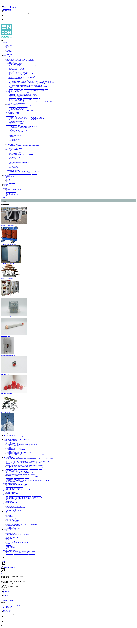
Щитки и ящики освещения (16, 109)
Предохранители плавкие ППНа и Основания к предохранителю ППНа (26, 117)
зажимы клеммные (13, 153)
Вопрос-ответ (9, 177)
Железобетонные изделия (12, 170)
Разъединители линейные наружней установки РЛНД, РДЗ (23, 95)
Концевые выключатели (15, 135)
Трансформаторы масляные (13, 56)
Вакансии (8, 53)
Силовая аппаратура (11, 116)
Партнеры (5, 592)
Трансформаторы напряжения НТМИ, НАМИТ (20, 99)
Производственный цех (12, 194)
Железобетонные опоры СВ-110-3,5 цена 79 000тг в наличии (24, 171)
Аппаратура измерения (12, 144)
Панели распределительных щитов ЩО (18, 107)
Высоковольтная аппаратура (13, 91)
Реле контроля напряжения (15, 139)
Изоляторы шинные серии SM (16, 147)
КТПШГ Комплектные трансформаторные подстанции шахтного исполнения (28, 86)
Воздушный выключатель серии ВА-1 (18, 129)
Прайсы (8, 181)
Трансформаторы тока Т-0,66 (13, 528)
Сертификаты (9, 47)
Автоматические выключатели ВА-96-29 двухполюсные (20, 59)
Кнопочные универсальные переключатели (19, 134)
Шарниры (11, 165)
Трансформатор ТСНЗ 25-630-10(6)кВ (18, 71)
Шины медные (12, 168)
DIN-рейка (11, 150)
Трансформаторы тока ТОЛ (15, 148)
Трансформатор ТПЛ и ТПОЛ (16, 68)
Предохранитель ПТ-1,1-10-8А (16, 121)
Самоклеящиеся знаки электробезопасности (20, 162)
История (8, 46)
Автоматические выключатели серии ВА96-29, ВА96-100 (23, 126)
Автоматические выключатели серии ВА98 (19, 127)
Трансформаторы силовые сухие (14, 63)
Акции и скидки (10, 176)
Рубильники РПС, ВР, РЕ (15, 96)
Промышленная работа (11, 195)
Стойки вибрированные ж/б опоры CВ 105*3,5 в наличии (23, 174)
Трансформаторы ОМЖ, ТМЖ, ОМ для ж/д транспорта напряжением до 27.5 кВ (28, 76)
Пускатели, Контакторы (15, 114)
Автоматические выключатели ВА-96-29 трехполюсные (20, 60)
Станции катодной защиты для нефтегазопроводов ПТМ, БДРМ (24, 98)
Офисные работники (11, 192)
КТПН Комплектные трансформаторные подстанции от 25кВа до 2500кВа (27, 83)
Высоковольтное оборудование (13, 190)
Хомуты (11, 163)
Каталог (5, 55)
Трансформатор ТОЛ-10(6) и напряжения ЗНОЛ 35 (21, 67)
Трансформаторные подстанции (14, 78)
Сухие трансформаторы (15, 64)
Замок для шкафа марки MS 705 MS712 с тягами (21, 154)
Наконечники (12, 158)
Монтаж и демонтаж (8, 600)
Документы (9, 54)
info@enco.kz (6, 611)
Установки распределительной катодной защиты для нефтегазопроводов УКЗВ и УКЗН (30, 101)
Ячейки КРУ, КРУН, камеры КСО (17, 103)
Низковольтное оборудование (13, 189)
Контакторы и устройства (12, 112)
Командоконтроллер (14, 113)
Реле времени (12, 138)
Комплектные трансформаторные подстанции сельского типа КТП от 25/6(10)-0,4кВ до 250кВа (32, 80)
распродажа (12, 183)
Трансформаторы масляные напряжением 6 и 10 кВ (21, 73)
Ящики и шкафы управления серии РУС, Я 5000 (21, 110)
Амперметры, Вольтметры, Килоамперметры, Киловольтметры (24, 145)
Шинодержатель (13, 166)
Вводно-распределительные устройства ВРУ (20, 105)
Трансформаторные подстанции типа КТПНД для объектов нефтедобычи (27, 90)
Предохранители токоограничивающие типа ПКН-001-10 (23, 119)
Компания (5, 44)
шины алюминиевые (14, 167)
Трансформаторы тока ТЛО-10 (16, 100)
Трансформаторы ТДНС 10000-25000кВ (19, 72)
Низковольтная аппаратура (12, 104)
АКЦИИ (5, 185)
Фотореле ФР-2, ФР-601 (15, 143)
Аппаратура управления (12, 132)
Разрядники (12, 122)
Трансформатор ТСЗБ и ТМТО (16, 69)
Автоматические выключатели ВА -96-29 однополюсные (20, 58)
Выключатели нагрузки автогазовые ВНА (19, 92)
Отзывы (8, 50)
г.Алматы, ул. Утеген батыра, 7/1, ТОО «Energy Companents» (11, 605)
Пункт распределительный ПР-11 (17, 108)
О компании (9, 45)
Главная (5, 42)
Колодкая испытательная (15, 157)
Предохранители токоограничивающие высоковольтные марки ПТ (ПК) (26, 118)
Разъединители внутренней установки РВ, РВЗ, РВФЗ (22, 94)
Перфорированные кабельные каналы (18, 159)
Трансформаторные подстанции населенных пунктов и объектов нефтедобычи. (28, 89)
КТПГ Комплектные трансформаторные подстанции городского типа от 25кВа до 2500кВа (31, 82)
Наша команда (9, 49)
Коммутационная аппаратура (13, 125)
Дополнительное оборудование (16, 131)
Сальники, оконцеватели (15, 161)
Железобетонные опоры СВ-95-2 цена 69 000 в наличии (22, 172)
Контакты (3, 1)
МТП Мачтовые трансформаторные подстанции (21, 87)
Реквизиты (9, 51)
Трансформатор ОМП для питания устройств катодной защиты (24, 65)
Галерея (5, 188)
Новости (8, 180)
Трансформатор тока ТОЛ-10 (13, 527)
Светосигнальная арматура (15, 141)
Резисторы (11, 136)
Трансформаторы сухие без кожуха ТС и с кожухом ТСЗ (22, 77)
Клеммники (12, 156)
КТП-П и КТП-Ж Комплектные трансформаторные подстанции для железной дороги (30, 81)
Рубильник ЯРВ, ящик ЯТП (16, 123)
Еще (4, 197)
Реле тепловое (12, 140)
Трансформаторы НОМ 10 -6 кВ (17, 74)
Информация (6, 175)
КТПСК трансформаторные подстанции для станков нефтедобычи (25, 85)
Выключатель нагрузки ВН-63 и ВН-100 (19, 130)
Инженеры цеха (10, 193)
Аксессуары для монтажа (12, 149)
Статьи (8, 179)
